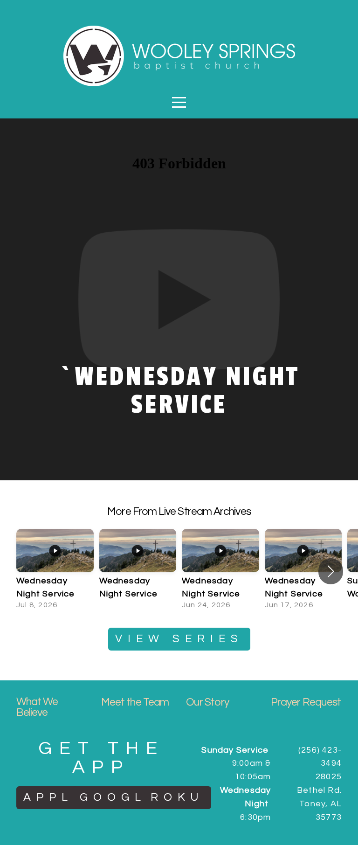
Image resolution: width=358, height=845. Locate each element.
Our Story (207, 702)
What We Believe (37, 707)
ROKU (177, 797)
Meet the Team (135, 702)
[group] (55, 571)
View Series (179, 638)
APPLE (54, 797)
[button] (330, 571)
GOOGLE (119, 797)
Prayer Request (306, 702)
